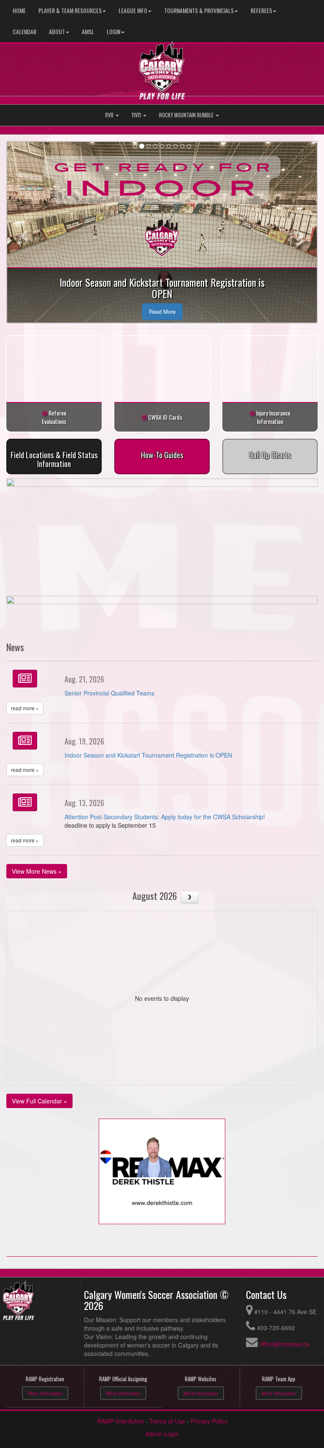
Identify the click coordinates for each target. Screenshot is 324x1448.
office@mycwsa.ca (284, 1343)
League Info (133, 10)
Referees (261, 10)
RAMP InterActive (120, 1421)
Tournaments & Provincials (199, 10)
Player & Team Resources (70, 10)
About (57, 31)
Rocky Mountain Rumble (187, 115)
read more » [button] (25, 708)
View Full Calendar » (39, 1101)
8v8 (110, 115)
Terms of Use (167, 1421)
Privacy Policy (209, 1421)
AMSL (88, 31)
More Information (45, 1393)
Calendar (24, 31)
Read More (162, 311)
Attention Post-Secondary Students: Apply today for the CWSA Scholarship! (165, 816)
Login (113, 31)
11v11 (137, 115)
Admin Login (162, 1433)
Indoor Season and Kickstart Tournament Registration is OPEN (148, 755)
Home (19, 10)
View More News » (37, 871)
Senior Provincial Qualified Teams (109, 693)
